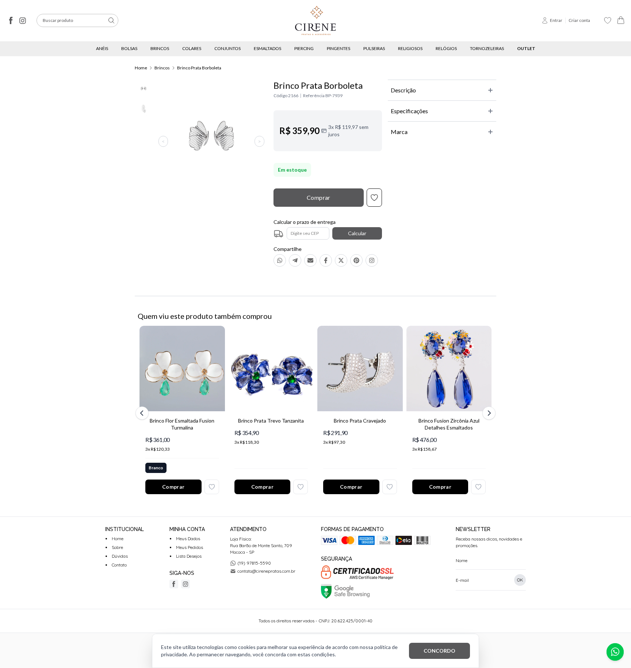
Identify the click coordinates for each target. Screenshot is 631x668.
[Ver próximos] (487, 413)
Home (141, 67)
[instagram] (23, 20)
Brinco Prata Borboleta (199, 67)
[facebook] (11, 20)
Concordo (439, 651)
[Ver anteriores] (143, 413)
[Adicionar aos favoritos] (211, 487)
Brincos (162, 67)
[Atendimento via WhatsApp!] (615, 652)
